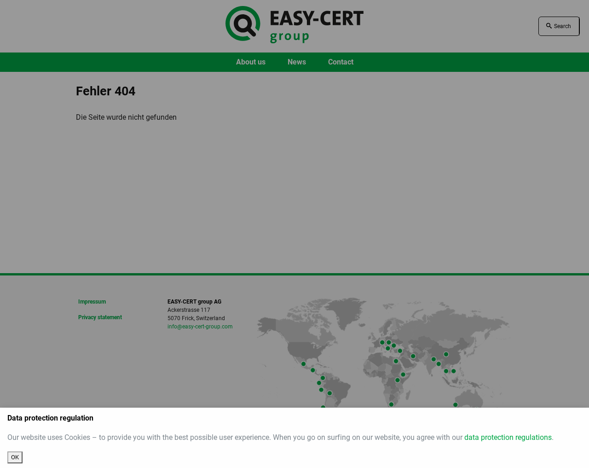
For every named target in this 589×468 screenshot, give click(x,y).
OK (15, 457)
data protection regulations (508, 437)
